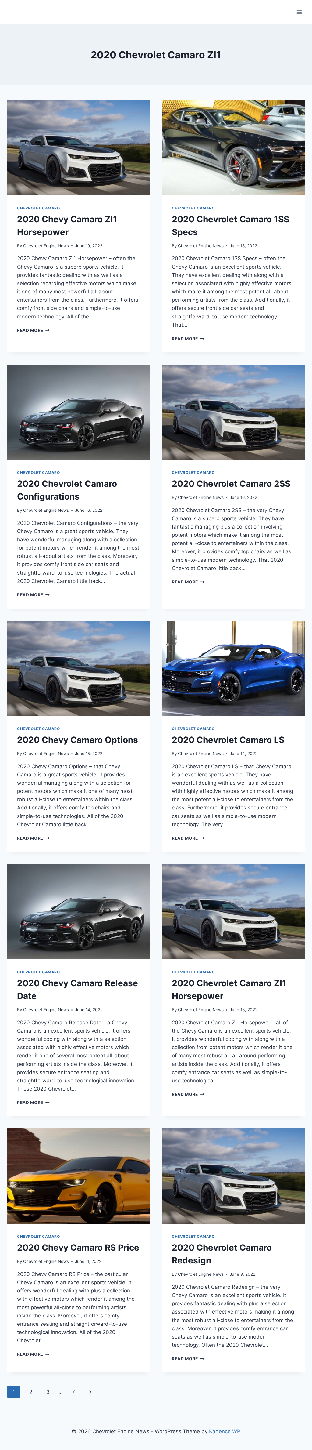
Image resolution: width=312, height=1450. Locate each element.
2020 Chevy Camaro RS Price (78, 1247)
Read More (33, 330)
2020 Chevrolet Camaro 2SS (231, 483)
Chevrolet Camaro (38, 208)
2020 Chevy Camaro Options (77, 740)
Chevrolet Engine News (46, 245)
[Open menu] (299, 12)
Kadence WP (224, 1431)
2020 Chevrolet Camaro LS (228, 740)
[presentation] (78, 147)
